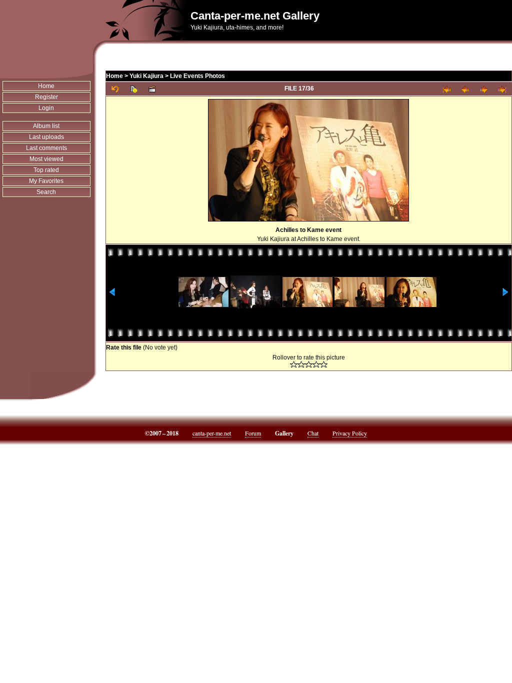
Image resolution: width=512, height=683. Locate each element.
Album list (46, 126)
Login (46, 108)
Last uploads (46, 137)
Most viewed (47, 159)
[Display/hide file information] (133, 88)
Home (46, 86)
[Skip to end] (502, 88)
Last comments (46, 148)
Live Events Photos (197, 76)
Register (46, 97)
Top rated (46, 170)
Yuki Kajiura (147, 76)
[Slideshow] (152, 88)
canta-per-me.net (211, 433)
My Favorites (46, 181)
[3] (308, 364)
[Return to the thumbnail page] (115, 88)
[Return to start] (447, 88)
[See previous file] (465, 88)
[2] (301, 364)
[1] (294, 364)
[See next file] (483, 88)
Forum (253, 433)
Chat (313, 433)
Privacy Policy (349, 433)
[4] (316, 364)
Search (46, 192)
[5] (324, 364)
